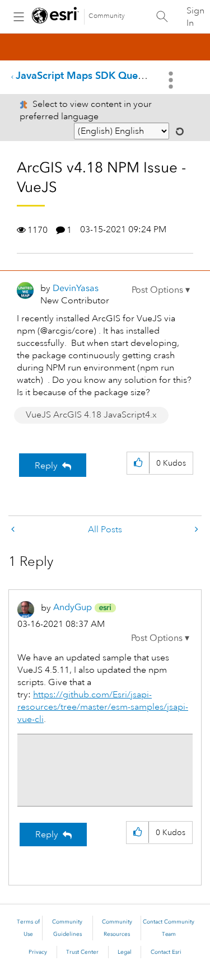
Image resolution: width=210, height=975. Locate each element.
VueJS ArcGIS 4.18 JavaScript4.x (91, 414)
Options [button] (172, 80)
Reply (46, 465)
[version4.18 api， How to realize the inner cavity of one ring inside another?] (195, 529)
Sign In (195, 17)
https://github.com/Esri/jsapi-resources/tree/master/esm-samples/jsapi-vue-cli (102, 707)
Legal (125, 952)
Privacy (38, 952)
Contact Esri (166, 952)
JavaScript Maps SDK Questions (90, 75)
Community (106, 16)
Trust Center (82, 952)
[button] (160, 290)
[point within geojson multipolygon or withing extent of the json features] (14, 529)
